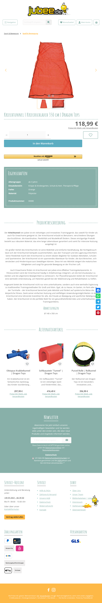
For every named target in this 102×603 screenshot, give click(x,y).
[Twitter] (98, 307)
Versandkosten (45, 596)
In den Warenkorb (43, 143)
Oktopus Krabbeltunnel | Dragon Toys (18, 372)
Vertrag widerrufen (14, 517)
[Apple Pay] (8, 570)
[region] (51, 75)
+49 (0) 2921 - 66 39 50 (14, 498)
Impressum (77, 502)
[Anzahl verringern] (6, 135)
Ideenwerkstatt (79, 509)
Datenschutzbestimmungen (56, 458)
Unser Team (77, 494)
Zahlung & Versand (47, 494)
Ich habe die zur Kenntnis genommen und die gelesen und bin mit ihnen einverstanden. (52, 460)
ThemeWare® (88, 598)
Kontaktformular (11, 509)
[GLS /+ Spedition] (76, 541)
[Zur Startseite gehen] (51, 10)
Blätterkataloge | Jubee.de (84, 498)
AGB (59, 460)
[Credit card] (17, 541)
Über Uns (76, 490)
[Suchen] (49, 22)
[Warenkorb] (96, 22)
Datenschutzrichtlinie (53, 448)
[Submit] (66, 440)
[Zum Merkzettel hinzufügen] (90, 135)
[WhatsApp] (98, 296)
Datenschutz (45, 502)
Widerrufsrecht (46, 506)
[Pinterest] (98, 312)
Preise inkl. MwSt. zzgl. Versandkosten (83, 128)
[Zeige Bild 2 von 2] (53, 96)
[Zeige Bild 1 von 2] (49, 96)
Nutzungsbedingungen (50, 450)
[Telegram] (98, 301)
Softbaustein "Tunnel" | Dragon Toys (51, 372)
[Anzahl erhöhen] (48, 135)
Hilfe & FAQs (44, 490)
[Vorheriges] (6, 70)
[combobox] (34, 22)
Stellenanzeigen (79, 506)
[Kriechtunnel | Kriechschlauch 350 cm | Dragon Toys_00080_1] (51, 70)
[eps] (20, 548)
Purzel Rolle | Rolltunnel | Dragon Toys (84, 372)
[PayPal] (8, 540)
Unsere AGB (44, 498)
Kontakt (42, 509)
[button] (43, 157)
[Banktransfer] (8, 556)
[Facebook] (98, 290)
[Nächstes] (96, 70)
